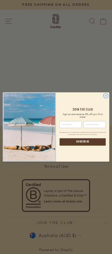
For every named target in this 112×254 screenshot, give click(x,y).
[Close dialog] (105, 95)
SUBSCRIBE (82, 142)
